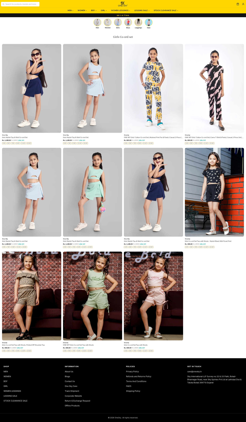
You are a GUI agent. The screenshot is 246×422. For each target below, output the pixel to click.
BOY (93, 10)
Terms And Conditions (136, 381)
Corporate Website (73, 396)
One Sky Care (71, 386)
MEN (69, 10)
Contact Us (70, 381)
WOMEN (81, 10)
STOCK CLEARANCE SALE (165, 10)
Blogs (67, 376)
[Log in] (243, 4)
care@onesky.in (194, 371)
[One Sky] (123, 4)
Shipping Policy (133, 391)
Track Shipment (72, 391)
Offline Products (72, 405)
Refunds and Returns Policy (138, 376)
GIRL (103, 10)
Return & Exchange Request (77, 401)
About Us (69, 371)
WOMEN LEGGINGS (119, 10)
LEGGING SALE (141, 10)
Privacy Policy (132, 371)
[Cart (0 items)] (238, 4)
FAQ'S (128, 386)
